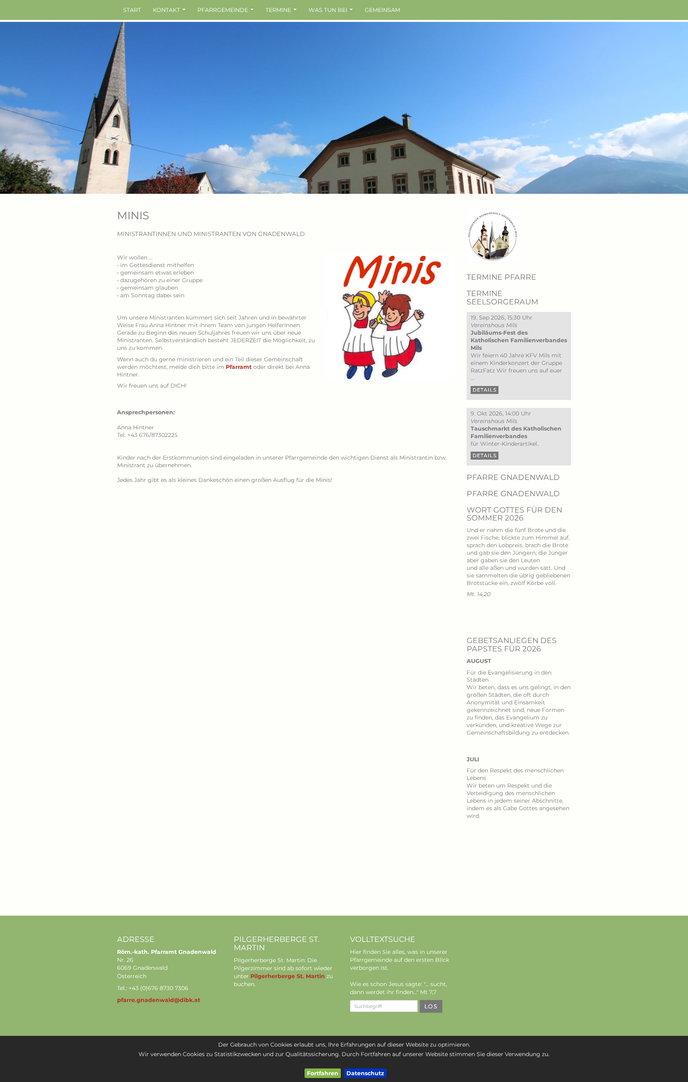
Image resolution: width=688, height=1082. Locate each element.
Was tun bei (332, 12)
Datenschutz (365, 1073)
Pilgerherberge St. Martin (287, 976)
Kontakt (170, 12)
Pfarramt (239, 367)
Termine (282, 12)
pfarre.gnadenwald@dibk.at (158, 1000)
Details (484, 390)
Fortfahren (322, 1073)
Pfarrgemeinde (226, 12)
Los (431, 1006)
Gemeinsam (382, 10)
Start (132, 10)
